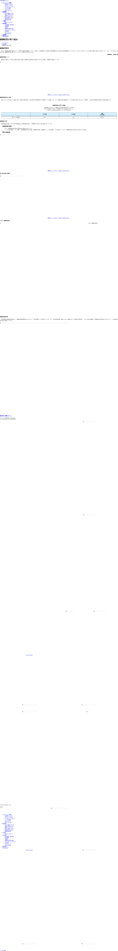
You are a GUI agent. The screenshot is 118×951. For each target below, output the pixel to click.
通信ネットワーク (9, 15)
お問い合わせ (5, 847)
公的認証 (7, 31)
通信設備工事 (8, 19)
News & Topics (8, 33)
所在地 (6, 27)
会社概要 (7, 26)
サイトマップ (8, 32)
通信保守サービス (9, 18)
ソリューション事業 (6, 814)
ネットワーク (8, 9)
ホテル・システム (9, 5)
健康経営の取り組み (9, 28)
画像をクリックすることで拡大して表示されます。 (59, 94)
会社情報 (4, 835)
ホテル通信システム (9, 13)
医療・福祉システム (9, 14)
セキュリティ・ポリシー (10, 29)
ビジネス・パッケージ (10, 6)
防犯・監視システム (9, 17)
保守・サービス (8, 10)
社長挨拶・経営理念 (9, 24)
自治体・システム (9, 4)
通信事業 (4, 823)
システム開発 (8, 8)
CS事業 (4, 832)
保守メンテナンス (9, 22)
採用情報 (4, 846)
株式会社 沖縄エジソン (5, 415)
